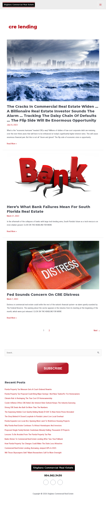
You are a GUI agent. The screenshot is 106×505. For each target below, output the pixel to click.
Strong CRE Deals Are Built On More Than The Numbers (26, 407)
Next (97, 330)
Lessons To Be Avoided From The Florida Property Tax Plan (28, 434)
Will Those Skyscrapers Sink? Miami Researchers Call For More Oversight (33, 452)
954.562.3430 (53, 475)
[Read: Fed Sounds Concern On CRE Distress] (53, 265)
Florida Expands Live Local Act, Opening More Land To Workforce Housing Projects (37, 421)
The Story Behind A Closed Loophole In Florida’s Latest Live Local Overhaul (34, 416)
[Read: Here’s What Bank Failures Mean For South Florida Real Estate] (53, 177)
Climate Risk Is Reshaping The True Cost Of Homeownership (28, 398)
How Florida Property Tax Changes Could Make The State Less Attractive (33, 443)
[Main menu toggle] (100, 5)
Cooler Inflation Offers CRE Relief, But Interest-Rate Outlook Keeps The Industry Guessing (40, 403)
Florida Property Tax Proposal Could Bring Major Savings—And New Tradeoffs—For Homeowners (42, 394)
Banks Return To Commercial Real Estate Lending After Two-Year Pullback (34, 439)
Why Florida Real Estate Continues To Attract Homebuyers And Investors (33, 425)
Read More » (12, 143)
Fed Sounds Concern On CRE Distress (43, 294)
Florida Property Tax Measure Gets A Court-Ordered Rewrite (28, 389)
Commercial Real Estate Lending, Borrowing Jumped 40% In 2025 (30, 448)
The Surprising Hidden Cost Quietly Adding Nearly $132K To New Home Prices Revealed (39, 412)
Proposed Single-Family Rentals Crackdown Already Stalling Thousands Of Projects (37, 430)
